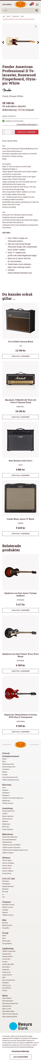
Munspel (5, 923)
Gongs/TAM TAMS (8, 964)
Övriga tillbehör (7, 943)
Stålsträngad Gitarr (8, 764)
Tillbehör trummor (7, 915)
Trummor (6, 902)
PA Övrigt (5, 891)
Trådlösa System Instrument (11, 847)
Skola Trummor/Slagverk (10, 1014)
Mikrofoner (7, 834)
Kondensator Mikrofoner (9, 837)
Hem (3, 16)
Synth (4, 787)
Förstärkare (5, 769)
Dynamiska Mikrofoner (9, 839)
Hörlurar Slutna (7, 865)
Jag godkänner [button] (20, 1057)
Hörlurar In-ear (6, 868)
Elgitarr (22, 16)
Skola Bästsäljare (7, 1001)
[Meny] (37, 5)
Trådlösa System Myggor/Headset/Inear (15, 850)
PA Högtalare (6, 884)
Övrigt (5, 933)
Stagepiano (5, 795)
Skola (5, 995)
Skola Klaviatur (7, 1006)
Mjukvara (5, 821)
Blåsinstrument (7, 925)
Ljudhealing (8, 948)
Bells (3, 977)
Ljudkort (4, 813)
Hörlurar (6, 858)
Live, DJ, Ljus (8, 878)
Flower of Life (6, 972)
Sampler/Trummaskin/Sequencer (12, 798)
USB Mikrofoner (7, 842)
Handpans (5, 982)
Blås (4, 920)
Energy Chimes (7, 975)
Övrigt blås (5, 928)
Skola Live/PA (6, 1009)
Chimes (4, 990)
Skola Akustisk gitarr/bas (10, 1003)
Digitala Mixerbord (8, 886)
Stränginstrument (15, 16)
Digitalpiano (6, 793)
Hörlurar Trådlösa (7, 871)
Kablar (4, 935)
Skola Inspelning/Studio (9, 1016)
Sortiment (7, 4)
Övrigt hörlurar (6, 873)
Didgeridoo (5, 969)
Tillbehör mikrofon (8, 853)
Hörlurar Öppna (7, 860)
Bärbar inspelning (7, 816)
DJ (3, 894)
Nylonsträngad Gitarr (8, 767)
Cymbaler (5, 910)
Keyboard (5, 790)
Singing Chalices (7, 956)
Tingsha (4, 962)
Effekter (4, 772)
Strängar (5, 774)
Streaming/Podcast (8, 811)
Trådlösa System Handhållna (11, 845)
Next (38, 42)
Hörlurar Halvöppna (8, 863)
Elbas (4, 761)
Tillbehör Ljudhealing (8, 951)
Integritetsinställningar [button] (20, 1051)
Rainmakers (6, 967)
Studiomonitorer (7, 819)
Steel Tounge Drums (8, 980)
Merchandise (6, 941)
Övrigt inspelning (7, 829)
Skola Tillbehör (6, 998)
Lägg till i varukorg (27, 132)
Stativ (4, 938)
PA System (5, 881)
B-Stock (6, 753)
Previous (3, 42)
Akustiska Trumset (8, 904)
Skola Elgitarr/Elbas (8, 1011)
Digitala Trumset (7, 907)
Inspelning (7, 808)
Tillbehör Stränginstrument (10, 780)
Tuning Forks (6, 959)
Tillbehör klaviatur (7, 803)
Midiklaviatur (6, 800)
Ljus (3, 897)
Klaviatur (6, 785)
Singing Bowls (6, 954)
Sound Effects (6, 988)
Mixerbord (5, 889)
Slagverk (5, 912)
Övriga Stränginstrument (10, 777)
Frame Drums (6, 985)
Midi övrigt (5, 826)
